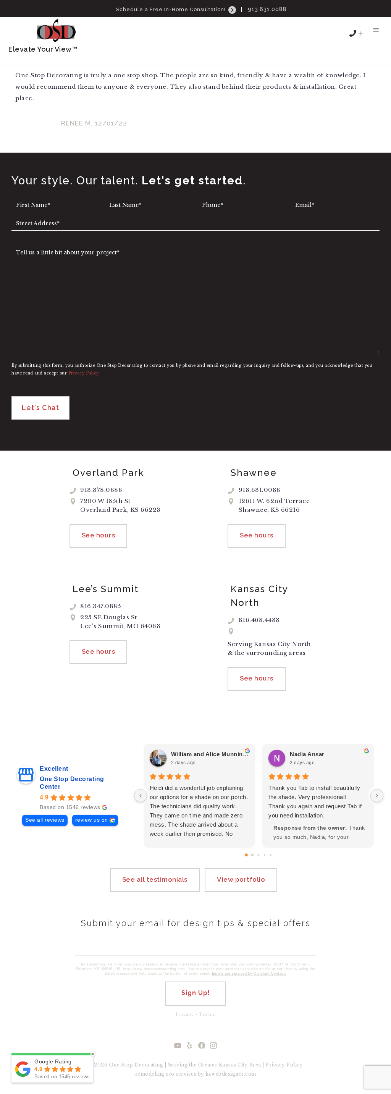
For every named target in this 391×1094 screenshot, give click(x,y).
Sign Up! (195, 992)
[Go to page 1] (252, 855)
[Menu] (376, 33)
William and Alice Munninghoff (210, 754)
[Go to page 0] (246, 855)
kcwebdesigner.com (230, 1074)
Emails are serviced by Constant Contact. (249, 973)
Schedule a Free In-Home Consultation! (171, 9)
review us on (91, 820)
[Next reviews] (376, 795)
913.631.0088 (267, 9)
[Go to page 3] (264, 855)
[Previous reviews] (140, 795)
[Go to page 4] (270, 855)
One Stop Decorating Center (72, 783)
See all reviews (45, 820)
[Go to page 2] (259, 855)
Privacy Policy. (84, 373)
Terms (207, 1014)
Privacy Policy (284, 1065)
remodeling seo (154, 1074)
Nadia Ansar (307, 754)
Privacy (185, 1014)
